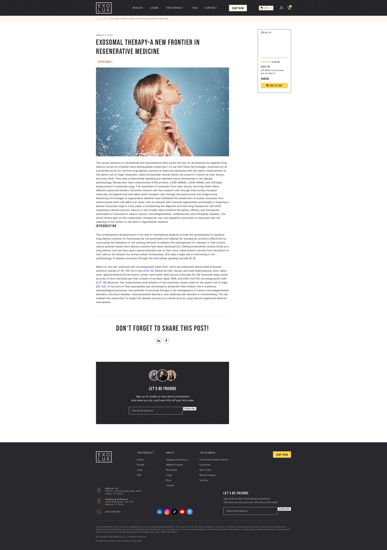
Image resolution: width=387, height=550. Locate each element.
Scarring (203, 480)
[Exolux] (104, 7)
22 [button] (103, 286)
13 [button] (194, 274)
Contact (211, 8)
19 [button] (104, 282)
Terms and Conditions (121, 541)
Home (98, 19)
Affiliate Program (174, 464)
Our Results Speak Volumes (213, 459)
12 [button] (151, 270)
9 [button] (194, 258)
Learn (154, 8)
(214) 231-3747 (112, 512)
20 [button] (98, 286)
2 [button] (109, 254)
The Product (145, 452)
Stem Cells (205, 469)
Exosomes (105, 61)
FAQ (139, 475)
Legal (169, 475)
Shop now (238, 8)
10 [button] (147, 270)
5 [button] (191, 258)
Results (138, 8)
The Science (174, 8)
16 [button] (198, 274)
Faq (195, 8)
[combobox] (266, 8)
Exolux (140, 459)
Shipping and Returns (177, 459)
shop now (282, 455)
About (170, 452)
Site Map (137, 541)
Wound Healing (207, 475)
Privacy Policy (102, 541)
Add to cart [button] (276, 85)
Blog (105, 19)
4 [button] (113, 254)
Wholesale (171, 469)
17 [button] (100, 282)
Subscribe (189, 408)
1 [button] (178, 246)
